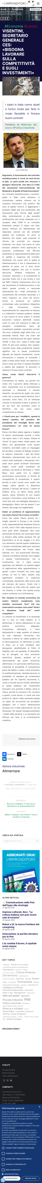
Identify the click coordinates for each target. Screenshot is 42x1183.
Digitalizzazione (23, 976)
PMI (27, 1000)
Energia (28, 979)
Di (14, 785)
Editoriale (20, 979)
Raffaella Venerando (27, 739)
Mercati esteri (11, 995)
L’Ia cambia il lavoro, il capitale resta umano (19, 945)
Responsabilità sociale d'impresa (13, 1006)
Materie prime (31, 993)
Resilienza (26, 1003)
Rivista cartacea (8, 1073)
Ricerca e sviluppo (13, 1008)
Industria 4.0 (33, 985)
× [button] (39, 1107)
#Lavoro (30, 26)
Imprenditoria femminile (11, 985)
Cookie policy (31, 1144)
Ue (4, 1019)
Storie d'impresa (18, 1014)
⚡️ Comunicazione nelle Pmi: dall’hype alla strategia (18, 904)
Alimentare (11, 771)
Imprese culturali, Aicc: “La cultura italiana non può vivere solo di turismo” (19, 915)
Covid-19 (18, 970)
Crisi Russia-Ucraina (9, 973)
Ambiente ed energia (19, 965)
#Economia (14, 26)
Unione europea (13, 1019)
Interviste (29, 990)
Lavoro (28, 782)
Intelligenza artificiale (13, 987)
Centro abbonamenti (10, 1076)
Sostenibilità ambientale (24, 1011)
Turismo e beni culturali (31, 1017)
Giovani (36, 982)
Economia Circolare (9, 979)
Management (19, 993)
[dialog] (21, 1143)
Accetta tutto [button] (11, 1178)
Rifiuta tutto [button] (30, 1178)
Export (35, 978)
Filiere (5, 982)
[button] (21, 1174)
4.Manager (6, 965)
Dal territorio (10, 975)
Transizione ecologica (10, 1017)
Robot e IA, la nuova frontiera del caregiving (20, 926)
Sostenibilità (8, 1011)
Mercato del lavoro (16, 788)
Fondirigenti (12, 982)
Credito (24, 970)
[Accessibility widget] (3, 1180)
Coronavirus (8, 969)
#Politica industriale (24, 127)
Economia (21, 782)
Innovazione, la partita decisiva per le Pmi (20, 935)
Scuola (26, 1009)
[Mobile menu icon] (38, 3)
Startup (6, 1014)
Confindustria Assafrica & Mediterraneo (15, 967)
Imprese (24, 985)
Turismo (20, 1017)
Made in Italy (8, 993)
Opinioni (25, 995)
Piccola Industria (13, 999)
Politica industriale (29, 788)
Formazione (24, 981)
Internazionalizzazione (13, 990)
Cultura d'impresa (25, 972)
